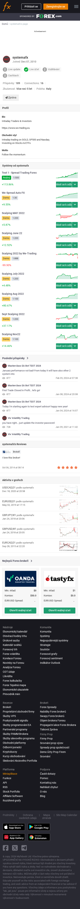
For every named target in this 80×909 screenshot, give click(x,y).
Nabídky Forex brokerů (53, 711)
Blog (42, 796)
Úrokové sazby (11, 640)
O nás (43, 791)
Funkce (7, 778)
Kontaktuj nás (48, 782)
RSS (5, 787)
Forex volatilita (11, 653)
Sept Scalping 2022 (13, 314)
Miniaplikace (10, 773)
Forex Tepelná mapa (14, 685)
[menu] (76, 6)
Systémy (45, 636)
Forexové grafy (48, 653)
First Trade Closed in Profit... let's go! (21, 390)
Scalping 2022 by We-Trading (19, 253)
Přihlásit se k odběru (64, 184)
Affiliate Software (13, 796)
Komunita (45, 631)
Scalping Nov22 (11, 334)
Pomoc (44, 778)
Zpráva (12, 97)
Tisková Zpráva (49, 729)
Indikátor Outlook (50, 662)
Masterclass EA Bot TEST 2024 (24, 366)
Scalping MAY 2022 (13, 213)
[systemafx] (4, 366)
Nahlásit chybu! (49, 787)
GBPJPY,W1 (9, 515)
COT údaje (9, 671)
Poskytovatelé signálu (15, 720)
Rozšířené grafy (12, 800)
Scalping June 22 (12, 233)
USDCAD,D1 (9, 487)
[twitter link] (15, 848)
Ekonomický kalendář (15, 631)
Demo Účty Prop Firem (53, 751)
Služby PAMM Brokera (15, 733)
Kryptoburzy (10, 751)
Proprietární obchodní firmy (18, 711)
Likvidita (7, 676)
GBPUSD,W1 (9, 528)
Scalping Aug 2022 (13, 293)
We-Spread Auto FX (13, 192)
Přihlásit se (31, 6)
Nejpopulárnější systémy (54, 640)
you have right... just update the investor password (28, 422)
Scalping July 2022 (13, 273)
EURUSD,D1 (8, 501)
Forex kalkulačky (12, 680)
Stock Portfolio (11, 791)
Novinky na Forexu (13, 662)
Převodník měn (11, 694)
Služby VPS (9, 716)
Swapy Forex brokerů (52, 716)
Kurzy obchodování (14, 756)
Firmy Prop (46, 738)
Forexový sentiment (51, 658)
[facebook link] (5, 848)
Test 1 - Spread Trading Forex (19, 172)
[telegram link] (24, 848)
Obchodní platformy (14, 742)
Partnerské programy (15, 729)
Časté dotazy (47, 773)
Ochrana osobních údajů (28, 816)
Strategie (45, 644)
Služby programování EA (17, 724)
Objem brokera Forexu (52, 720)
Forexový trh (10, 649)
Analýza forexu (12, 667)
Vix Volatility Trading (18, 418)
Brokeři (16, 451)
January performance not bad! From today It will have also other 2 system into (36, 372)
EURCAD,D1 (9, 542)
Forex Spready (48, 707)
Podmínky (8, 815)
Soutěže (44, 649)
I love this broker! (11, 457)
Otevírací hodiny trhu (15, 636)
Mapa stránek (46, 816)
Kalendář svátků (12, 644)
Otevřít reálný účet (20, 610)
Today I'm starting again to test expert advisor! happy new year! (35, 406)
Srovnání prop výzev (51, 743)
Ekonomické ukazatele (15, 689)
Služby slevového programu (19, 738)
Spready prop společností (54, 747)
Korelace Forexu (12, 658)
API (5, 782)
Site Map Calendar (66, 815)
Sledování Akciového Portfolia (20, 760)
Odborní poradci (12, 747)
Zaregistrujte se (55, 6)
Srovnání (45, 756)
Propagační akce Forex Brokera (58, 724)
